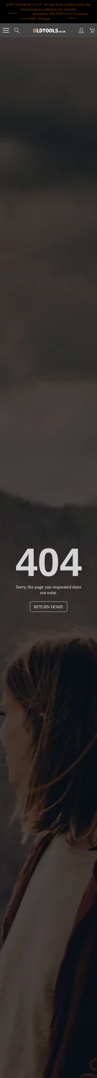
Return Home (48, 606)
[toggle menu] (5, 30)
